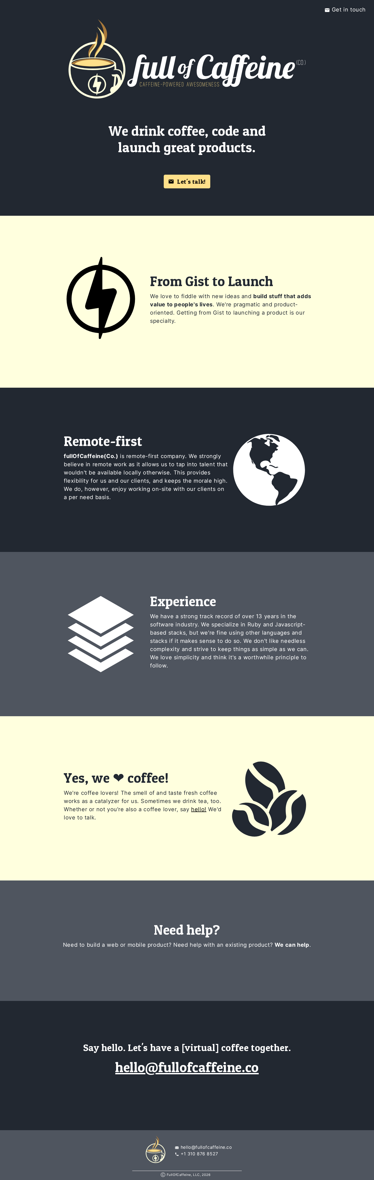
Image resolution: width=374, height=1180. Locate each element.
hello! (198, 809)
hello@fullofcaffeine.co (187, 1067)
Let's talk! (190, 181)
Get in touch (348, 9)
